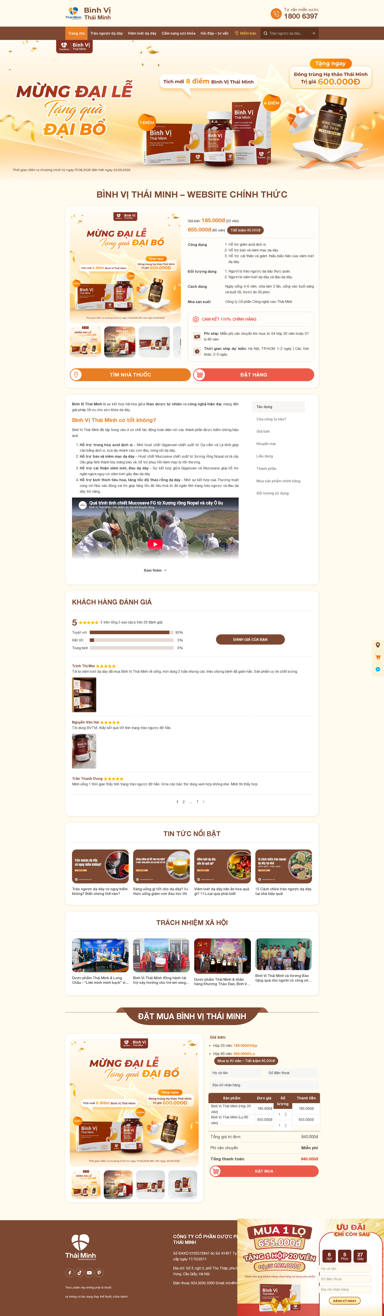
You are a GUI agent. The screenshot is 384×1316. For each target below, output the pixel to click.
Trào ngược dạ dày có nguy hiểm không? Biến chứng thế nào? (100, 891)
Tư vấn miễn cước (301, 9)
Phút (344, 1258)
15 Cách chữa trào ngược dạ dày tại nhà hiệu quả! (283, 891)
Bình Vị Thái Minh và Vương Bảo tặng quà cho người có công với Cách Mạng (282, 978)
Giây (360, 1258)
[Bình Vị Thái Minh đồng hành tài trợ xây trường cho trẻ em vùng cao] (161, 955)
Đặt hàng (253, 375)
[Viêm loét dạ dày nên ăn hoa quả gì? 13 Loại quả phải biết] (222, 866)
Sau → (203, 802)
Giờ (329, 1258)
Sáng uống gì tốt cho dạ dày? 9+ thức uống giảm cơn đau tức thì (160, 891)
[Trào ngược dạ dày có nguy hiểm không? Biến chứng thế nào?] (100, 866)
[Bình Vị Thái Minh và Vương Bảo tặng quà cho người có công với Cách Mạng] (283, 954)
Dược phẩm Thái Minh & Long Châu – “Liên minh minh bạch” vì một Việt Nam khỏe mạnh (98, 980)
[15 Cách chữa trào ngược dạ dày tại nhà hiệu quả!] (283, 866)
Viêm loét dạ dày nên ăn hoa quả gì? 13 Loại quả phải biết (221, 891)
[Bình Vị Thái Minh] (109, 13)
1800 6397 (301, 16)
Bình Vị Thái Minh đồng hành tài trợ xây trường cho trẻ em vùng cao (159, 980)
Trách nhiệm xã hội (192, 923)
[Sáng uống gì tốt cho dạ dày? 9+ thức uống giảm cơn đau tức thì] (161, 866)
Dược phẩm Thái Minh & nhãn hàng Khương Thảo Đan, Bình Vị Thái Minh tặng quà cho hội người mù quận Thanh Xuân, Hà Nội (222, 982)
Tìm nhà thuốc (130, 375)
